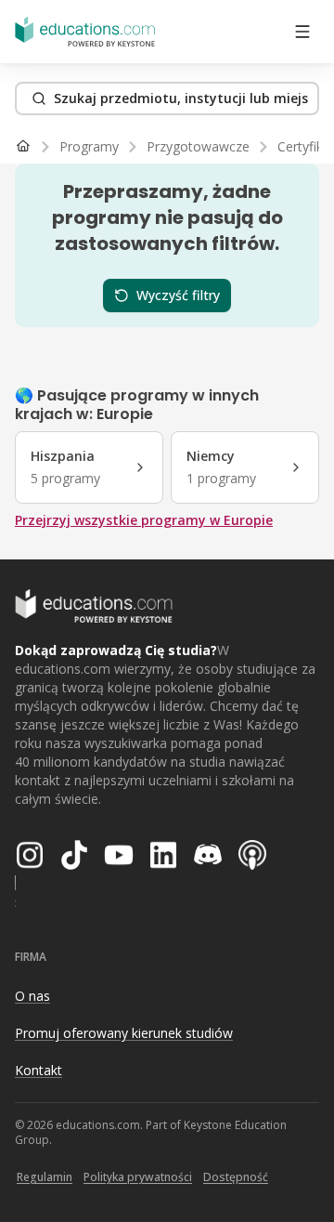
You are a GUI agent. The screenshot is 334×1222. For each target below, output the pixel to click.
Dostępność (235, 1177)
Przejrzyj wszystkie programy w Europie (144, 520)
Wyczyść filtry (178, 295)
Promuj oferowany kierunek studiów (124, 1033)
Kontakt (38, 1070)
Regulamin (44, 1177)
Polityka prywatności (138, 1177)
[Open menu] (302, 31)
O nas (32, 996)
